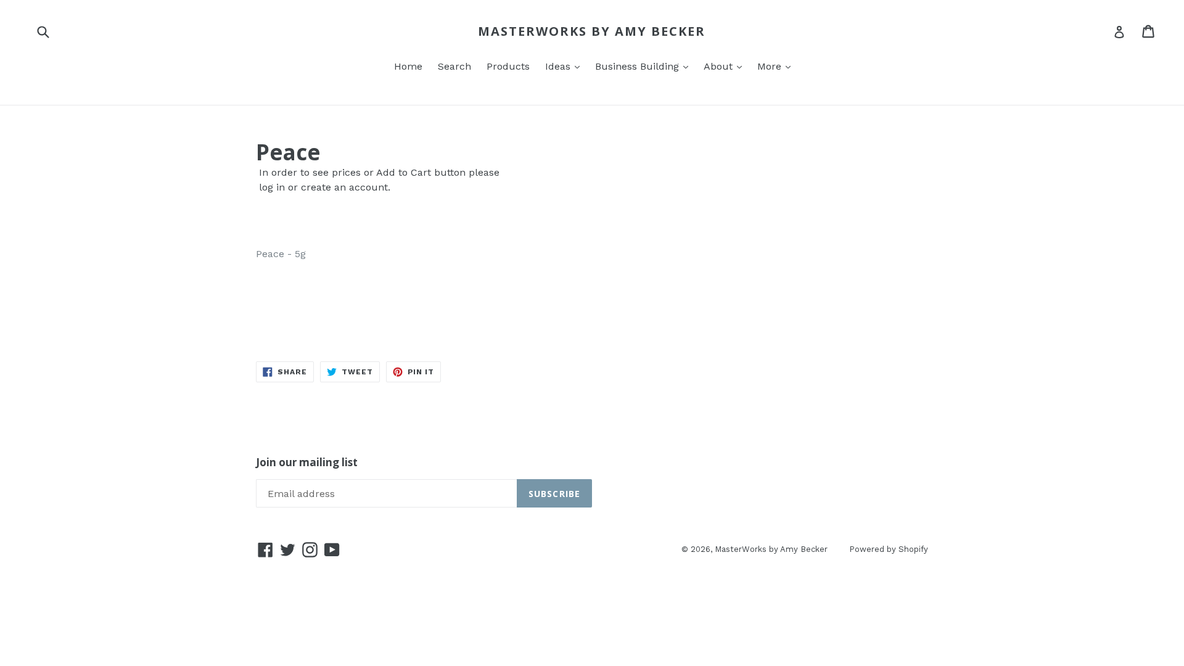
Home (408, 66)
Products (508, 66)
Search (454, 66)
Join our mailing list (307, 462)
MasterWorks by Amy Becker (591, 31)
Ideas (559, 66)
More (770, 66)
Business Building (638, 66)
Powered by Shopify (888, 549)
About (720, 66)
